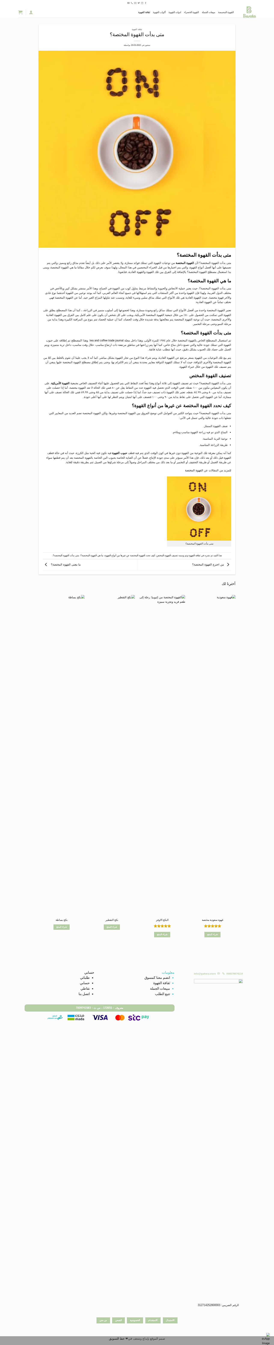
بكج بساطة (61, 919)
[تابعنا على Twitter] (139, 3)
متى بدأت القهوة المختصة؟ (66, 555)
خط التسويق (117, 1338)
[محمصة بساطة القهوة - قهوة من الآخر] (248, 12)
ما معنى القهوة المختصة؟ (65, 564)
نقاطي (85, 988)
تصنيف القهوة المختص (167, 555)
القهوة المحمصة (226, 12)
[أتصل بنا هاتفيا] (132, 3)
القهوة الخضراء (191, 12)
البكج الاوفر (162, 919)
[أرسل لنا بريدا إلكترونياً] (135, 3)
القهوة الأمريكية (60, 383)
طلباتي (85, 977)
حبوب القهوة (119, 453)
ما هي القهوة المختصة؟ (91, 555)
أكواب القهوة (159, 12)
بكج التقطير (112, 919)
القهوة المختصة (185, 263)
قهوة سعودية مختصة (212, 919)
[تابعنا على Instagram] (142, 3)
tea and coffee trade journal (107, 340)
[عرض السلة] (20, 12)
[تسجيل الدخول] (31, 12)
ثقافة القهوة (144, 12)
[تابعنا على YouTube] (128, 3)
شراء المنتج (212, 934)
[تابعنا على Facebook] (145, 3)
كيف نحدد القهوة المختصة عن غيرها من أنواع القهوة (130, 555)
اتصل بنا (84, 994)
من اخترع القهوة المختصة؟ (208, 564)
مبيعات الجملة (208, 12)
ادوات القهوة (175, 12)
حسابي (85, 983)
